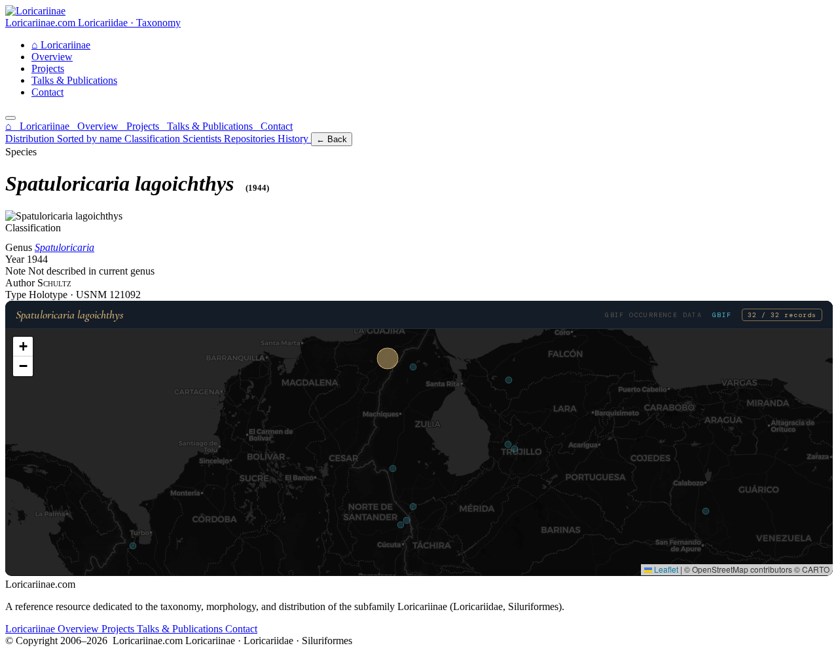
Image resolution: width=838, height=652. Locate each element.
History (294, 138)
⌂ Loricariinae (38, 126)
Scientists (203, 138)
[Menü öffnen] (10, 118)
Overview (52, 56)
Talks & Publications (74, 80)
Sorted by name (90, 138)
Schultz (54, 282)
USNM (92, 294)
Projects (47, 68)
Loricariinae (60, 44)
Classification (153, 138)
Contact (47, 92)
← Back (331, 139)
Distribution (31, 138)
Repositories (251, 138)
